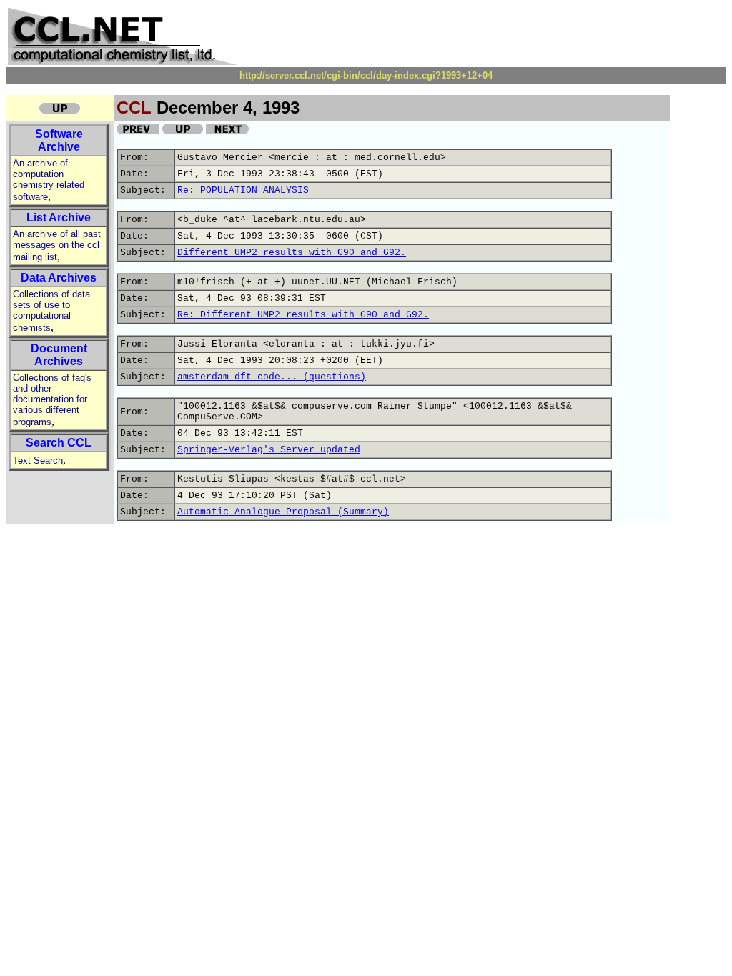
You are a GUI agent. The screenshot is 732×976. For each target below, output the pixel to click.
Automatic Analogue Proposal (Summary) (283, 512)
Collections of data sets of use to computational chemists (51, 311)
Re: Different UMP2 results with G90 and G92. (303, 314)
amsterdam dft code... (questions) (271, 377)
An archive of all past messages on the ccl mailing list (57, 245)
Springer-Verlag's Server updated (268, 449)
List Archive (58, 217)
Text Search (38, 460)
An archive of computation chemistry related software (48, 180)
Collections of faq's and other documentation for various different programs (52, 399)
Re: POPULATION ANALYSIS (243, 190)
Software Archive (59, 140)
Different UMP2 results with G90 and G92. (291, 252)
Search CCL (59, 443)
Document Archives (59, 354)
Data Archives (59, 278)
